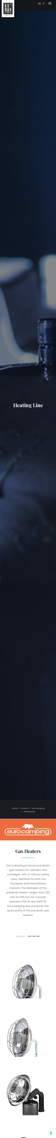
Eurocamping (38, 808)
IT (44, 3)
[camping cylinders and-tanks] (28, 829)
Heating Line (34, 936)
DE (39, 3)
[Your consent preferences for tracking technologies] (51, 1133)
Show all (20, 936)
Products (24, 808)
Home (14, 808)
